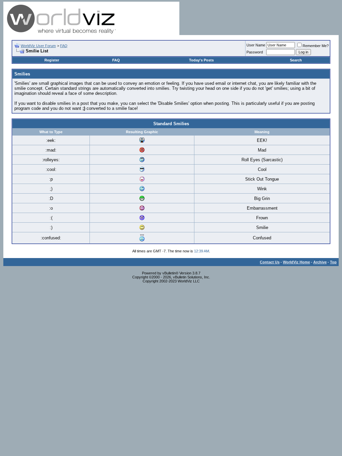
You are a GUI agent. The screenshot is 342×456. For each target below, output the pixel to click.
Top (333, 262)
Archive (320, 262)
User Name (255, 45)
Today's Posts (201, 60)
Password (254, 52)
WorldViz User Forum (38, 46)
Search (296, 60)
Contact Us (270, 262)
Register (51, 60)
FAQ (63, 46)
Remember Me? (316, 46)
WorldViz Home (296, 262)
